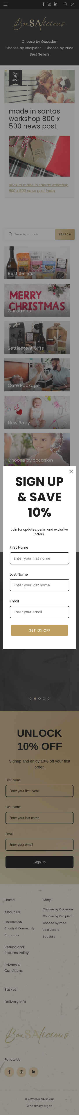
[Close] (71, 471)
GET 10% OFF (39, 630)
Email (14, 601)
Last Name (19, 574)
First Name (19, 547)
